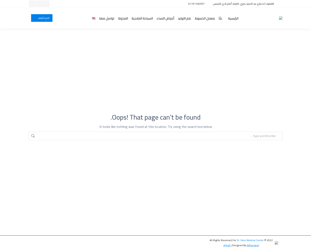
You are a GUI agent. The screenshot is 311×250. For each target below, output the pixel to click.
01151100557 (196, 4)
